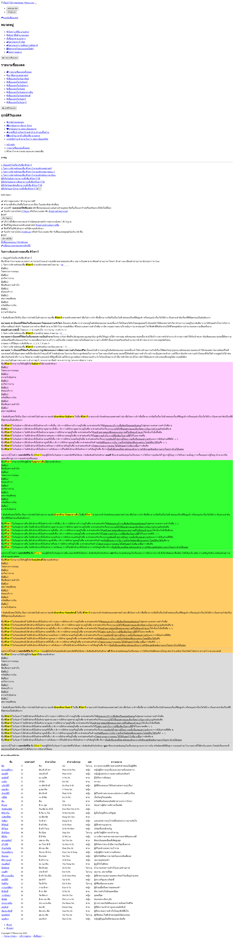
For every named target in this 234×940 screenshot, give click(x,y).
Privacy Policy (10, 936)
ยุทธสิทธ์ (5, 915)
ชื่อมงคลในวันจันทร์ (18, 82)
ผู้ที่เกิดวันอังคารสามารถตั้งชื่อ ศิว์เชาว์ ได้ (20, 178)
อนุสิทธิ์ (5, 778)
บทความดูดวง (15, 52)
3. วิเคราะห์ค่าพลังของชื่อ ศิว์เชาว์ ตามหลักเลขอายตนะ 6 (28, 172)
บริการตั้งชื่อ (7, 239)
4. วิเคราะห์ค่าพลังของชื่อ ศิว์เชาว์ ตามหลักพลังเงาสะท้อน (28, 175)
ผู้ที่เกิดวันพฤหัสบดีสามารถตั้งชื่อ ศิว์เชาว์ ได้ (21, 185)
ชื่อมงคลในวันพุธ (17, 89)
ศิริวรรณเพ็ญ (7, 876)
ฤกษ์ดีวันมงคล (10, 108)
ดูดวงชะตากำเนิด (17, 42)
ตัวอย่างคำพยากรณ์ (58, 211)
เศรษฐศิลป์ (6, 840)
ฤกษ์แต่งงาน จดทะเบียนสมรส (22, 129)
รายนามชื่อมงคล (10, 58)
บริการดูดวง (7, 218)
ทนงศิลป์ (5, 864)
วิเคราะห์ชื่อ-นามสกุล (19, 32)
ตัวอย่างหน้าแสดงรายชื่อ (47, 225)
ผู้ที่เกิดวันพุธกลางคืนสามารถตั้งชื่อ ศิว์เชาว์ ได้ (23, 182)
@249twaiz (26, 232)
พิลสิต (4, 899)
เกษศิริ (4, 872)
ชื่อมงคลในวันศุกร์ (17, 99)
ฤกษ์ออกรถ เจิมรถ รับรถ (20, 125)
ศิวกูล (9, 925)
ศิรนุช (4, 805)
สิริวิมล (4, 828)
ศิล (2, 766)
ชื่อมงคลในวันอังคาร (18, 85)
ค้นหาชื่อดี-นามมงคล (19, 35)
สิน (2, 801)
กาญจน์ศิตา (7, 887)
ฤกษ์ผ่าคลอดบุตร (16, 122)
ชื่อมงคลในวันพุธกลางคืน (21, 92)
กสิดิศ (4, 797)
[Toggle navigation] (36, 3)
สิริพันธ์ (4, 825)
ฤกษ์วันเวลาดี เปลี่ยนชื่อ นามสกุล (24, 136)
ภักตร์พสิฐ (6, 848)
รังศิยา (4, 821)
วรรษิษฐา (6, 895)
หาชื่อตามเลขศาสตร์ (18, 75)
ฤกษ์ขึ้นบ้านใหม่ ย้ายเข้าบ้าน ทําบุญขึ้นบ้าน (29, 132)
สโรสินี (4, 844)
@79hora (25, 211)
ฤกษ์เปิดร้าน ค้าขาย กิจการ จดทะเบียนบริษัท (27, 139)
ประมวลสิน (6, 903)
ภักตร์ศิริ (5, 793)
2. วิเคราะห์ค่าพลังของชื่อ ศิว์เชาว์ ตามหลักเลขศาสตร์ (26, 168)
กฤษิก (4, 781)
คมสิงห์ (4, 907)
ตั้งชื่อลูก (38, 936)
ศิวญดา (10, 928)
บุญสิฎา (5, 919)
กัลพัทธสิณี (6, 809)
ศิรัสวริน (5, 813)
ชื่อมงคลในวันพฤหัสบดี (19, 96)
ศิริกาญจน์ (6, 860)
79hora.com (28, 3)
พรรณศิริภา (7, 770)
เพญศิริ (4, 774)
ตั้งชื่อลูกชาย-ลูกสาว (16, 38)
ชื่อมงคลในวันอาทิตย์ (19, 79)
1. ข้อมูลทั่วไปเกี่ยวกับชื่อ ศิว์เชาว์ (16, 165)
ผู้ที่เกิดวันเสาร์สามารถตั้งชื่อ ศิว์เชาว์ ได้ (19, 189)
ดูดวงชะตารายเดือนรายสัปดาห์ (23, 45)
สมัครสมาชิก (13, 8)
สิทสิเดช (5, 868)
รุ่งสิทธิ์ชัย (6, 817)
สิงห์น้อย (5, 832)
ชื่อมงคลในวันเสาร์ (18, 102)
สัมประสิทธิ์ (6, 911)
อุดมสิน (5, 789)
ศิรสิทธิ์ (4, 891)
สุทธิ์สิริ (4, 879)
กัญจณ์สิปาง (7, 852)
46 (62, 265)
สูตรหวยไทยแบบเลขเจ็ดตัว (21, 49)
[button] (9, 18)
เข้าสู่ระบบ (12, 12)
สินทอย (4, 856)
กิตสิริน (4, 883)
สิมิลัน (4, 836)
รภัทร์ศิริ (5, 785)
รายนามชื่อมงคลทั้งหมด (20, 72)
